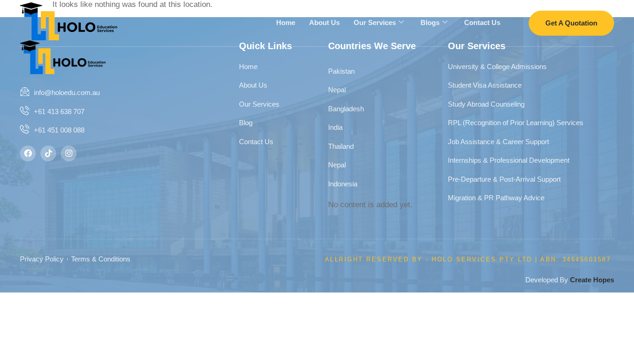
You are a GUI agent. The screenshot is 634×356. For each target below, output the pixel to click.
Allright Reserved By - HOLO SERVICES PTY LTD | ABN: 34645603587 (468, 259)
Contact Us (482, 22)
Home (285, 22)
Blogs (430, 22)
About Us (324, 22)
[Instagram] (69, 153)
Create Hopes (592, 280)
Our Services (375, 22)
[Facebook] (28, 153)
